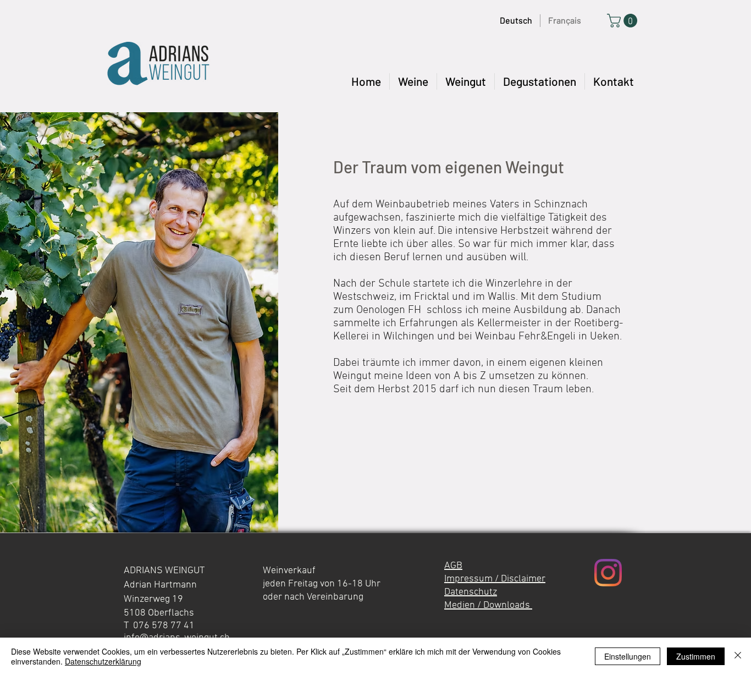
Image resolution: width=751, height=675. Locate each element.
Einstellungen (627, 656)
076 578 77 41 (164, 626)
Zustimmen (695, 656)
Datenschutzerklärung (103, 661)
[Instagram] (608, 572)
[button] (465, 81)
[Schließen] (737, 656)
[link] (623, 21)
